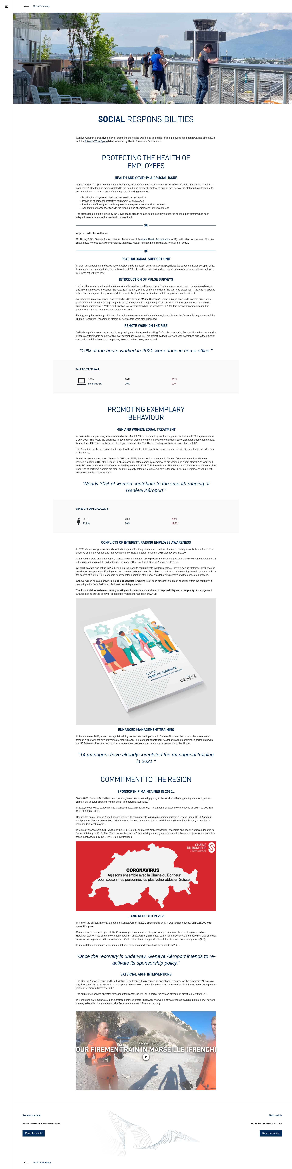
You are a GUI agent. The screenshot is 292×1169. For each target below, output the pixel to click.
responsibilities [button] (41, 1123)
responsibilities (266, 1123)
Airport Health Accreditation (155, 239)
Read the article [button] (33, 1133)
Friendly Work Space (96, 141)
